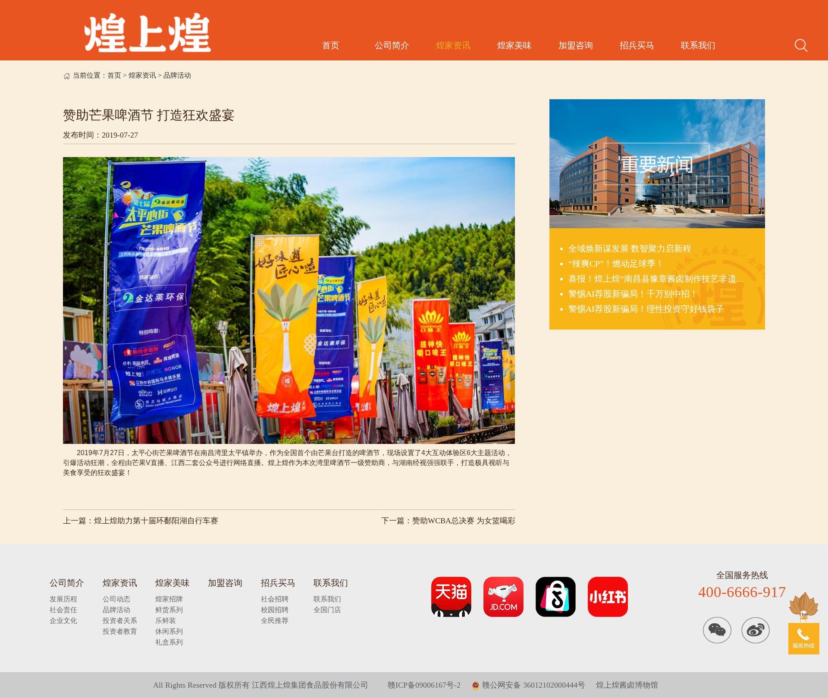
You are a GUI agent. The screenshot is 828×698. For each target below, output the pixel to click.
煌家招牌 (169, 599)
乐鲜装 (165, 620)
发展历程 (63, 599)
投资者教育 (120, 631)
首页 (330, 45)
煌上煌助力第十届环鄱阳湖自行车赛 (156, 520)
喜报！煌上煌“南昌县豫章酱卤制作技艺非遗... (655, 278)
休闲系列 (169, 631)
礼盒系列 (169, 642)
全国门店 (327, 609)
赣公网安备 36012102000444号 (532, 685)
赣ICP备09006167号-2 (424, 685)
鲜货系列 (169, 609)
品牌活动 (177, 75)
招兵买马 (637, 45)
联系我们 (698, 45)
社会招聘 (275, 599)
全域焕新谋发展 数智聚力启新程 (629, 248)
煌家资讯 (453, 45)
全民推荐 (275, 620)
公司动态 (116, 599)
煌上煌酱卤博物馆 (627, 685)
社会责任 (63, 609)
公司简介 (392, 45)
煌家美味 (514, 45)
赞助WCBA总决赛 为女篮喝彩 (463, 520)
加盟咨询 (575, 45)
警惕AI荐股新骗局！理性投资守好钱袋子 (646, 309)
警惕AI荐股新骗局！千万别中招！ (633, 294)
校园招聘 (275, 609)
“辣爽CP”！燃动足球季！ (616, 263)
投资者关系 (120, 620)
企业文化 (63, 620)
